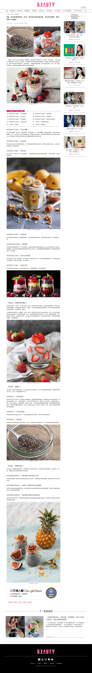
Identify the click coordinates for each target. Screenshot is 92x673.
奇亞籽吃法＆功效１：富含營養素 (18, 113)
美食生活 (34, 10)
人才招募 (39, 663)
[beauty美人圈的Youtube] (42, 659)
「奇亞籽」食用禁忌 (40, 124)
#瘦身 (15, 602)
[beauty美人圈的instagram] (46, 659)
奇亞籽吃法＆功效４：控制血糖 (43, 116)
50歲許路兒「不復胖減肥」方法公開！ (75, 106)
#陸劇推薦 (49, 10)
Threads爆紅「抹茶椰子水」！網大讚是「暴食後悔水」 (74, 150)
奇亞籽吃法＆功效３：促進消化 (17, 116)
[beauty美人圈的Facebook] (39, 659)
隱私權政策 (59, 663)
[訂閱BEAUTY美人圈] (52, 659)
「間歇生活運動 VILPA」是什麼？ (75, 128)
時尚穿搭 (19, 10)
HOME (8, 14)
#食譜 (24, 602)
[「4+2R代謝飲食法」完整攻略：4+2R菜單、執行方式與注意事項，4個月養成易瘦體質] (74, 27)
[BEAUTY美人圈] (46, 4)
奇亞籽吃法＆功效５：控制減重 (17, 119)
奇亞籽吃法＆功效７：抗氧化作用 (18, 121)
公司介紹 (32, 663)
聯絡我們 (45, 663)
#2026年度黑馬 (78, 10)
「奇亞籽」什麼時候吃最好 (42, 121)
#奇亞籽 (10, 602)
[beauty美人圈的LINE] (49, 659)
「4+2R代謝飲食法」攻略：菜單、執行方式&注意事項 (74, 35)
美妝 (12, 14)
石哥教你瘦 (37, 229)
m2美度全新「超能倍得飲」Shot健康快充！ (74, 58)
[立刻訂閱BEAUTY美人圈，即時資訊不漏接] (33, 593)
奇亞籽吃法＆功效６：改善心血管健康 (45, 119)
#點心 (20, 602)
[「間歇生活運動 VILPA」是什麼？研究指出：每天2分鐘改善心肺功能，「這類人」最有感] (74, 121)
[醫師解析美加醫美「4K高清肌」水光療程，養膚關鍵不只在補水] (74, 73)
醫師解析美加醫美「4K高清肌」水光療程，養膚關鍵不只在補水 (74, 81)
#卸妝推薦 (57, 10)
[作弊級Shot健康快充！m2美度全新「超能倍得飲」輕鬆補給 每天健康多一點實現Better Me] (74, 50)
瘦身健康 (17, 14)
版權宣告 (52, 663)
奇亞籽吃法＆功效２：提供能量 (43, 113)
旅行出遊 (41, 10)
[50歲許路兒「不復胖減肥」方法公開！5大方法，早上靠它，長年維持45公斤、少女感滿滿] (74, 98)
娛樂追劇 (27, 10)
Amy (26, 23)
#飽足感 (30, 602)
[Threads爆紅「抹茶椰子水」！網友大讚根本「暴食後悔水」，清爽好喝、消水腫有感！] (74, 142)
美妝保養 (12, 10)
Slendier (38, 382)
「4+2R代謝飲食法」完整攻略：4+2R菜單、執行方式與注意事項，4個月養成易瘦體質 (65, 618)
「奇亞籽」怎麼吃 (13, 124)
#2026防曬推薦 (67, 10)
